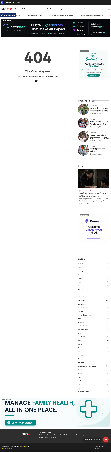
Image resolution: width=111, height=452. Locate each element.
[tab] (17, 9)
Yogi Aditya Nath (93, 392)
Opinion (93, 344)
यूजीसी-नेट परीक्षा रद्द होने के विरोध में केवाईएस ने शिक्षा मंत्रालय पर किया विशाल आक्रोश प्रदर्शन (99, 123)
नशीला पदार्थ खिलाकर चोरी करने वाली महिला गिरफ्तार (54, 15)
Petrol (93, 348)
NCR (93, 333)
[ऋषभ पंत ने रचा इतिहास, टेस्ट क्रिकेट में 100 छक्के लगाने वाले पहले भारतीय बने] (83, 136)
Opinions (63, 9)
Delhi (93, 282)
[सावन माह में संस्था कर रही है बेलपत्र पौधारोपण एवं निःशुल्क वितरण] (83, 109)
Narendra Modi (93, 330)
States (93, 373)
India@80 (93, 322)
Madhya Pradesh (93, 326)
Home (17, 9)
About (79, 9)
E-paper (93, 289)
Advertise (104, 9)
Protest (93, 355)
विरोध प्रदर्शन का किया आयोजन (97, 150)
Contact (87, 9)
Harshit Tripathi (7, 448)
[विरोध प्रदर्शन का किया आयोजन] (83, 150)
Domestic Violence (93, 286)
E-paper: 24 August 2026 (28, 15)
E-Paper (25, 9)
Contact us (97, 449)
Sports (71, 9)
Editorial (93, 297)
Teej (93, 377)
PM (93, 352)
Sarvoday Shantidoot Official (93, 366)
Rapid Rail (93, 362)
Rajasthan (93, 359)
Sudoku (95, 9)
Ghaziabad (44, 9)
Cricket (93, 271)
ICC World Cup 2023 (93, 315)
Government (93, 304)
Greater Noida (93, 308)
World (93, 388)
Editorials (53, 9)
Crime (93, 275)
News (33, 9)
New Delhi (93, 337)
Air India (93, 264)
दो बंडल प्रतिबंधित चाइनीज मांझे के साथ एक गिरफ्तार (85, 15)
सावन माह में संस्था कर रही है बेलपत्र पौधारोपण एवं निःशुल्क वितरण (99, 109)
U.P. (93, 384)
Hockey (93, 311)
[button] (109, 9)
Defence (93, 278)
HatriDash (24, 446)
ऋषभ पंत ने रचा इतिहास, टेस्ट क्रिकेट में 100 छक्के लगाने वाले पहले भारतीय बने (99, 136)
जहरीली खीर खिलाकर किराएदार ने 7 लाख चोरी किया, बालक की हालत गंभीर (92, 194)
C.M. (93, 268)
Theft (93, 381)
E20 (93, 293)
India (93, 319)
